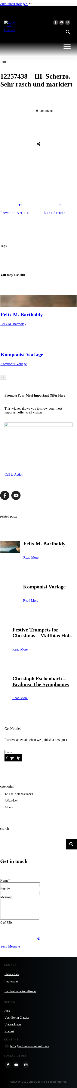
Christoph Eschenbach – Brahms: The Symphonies (40, 681)
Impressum (11, 981)
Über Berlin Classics (16, 1017)
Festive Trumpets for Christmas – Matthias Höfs (41, 632)
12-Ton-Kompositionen (19, 793)
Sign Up (13, 758)
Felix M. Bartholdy (22, 314)
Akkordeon (11, 800)
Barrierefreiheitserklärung (20, 991)
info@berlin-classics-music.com (29, 1046)
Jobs (7, 1010)
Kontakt (9, 1031)
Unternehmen (12, 1024)
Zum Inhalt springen (14, 4)
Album (9, 807)
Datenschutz (11, 974)
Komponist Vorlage (22, 354)
